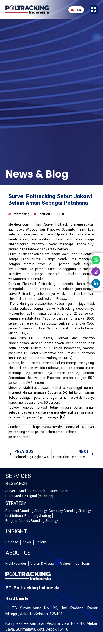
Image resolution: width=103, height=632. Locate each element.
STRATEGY (15, 503)
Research (16, 483)
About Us (18, 553)
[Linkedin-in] (95, 283)
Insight (16, 531)
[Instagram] (95, 271)
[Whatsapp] (95, 260)
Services (18, 476)
